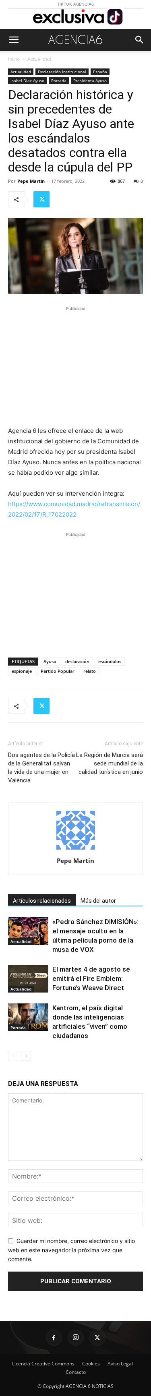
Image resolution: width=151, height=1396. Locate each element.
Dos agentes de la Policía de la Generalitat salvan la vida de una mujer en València (41, 767)
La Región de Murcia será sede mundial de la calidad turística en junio (109, 763)
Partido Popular (57, 671)
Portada (58, 80)
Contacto (76, 1372)
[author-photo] (75, 849)
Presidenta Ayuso (90, 80)
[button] (14, 40)
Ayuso (49, 661)
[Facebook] (54, 1338)
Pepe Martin (31, 181)
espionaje (22, 671)
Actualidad (39, 59)
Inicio (14, 59)
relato (89, 671)
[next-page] (26, 1056)
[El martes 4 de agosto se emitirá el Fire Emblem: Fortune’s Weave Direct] (28, 979)
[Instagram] (76, 1338)
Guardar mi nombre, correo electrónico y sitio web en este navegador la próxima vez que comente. (71, 1249)
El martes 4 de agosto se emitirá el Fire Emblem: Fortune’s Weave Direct (91, 978)
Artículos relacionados (42, 901)
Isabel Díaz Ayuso (27, 80)
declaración (77, 661)
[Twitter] (41, 199)
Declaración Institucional (62, 71)
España (100, 71)
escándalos (109, 661)
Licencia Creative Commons (43, 1363)
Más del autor (98, 901)
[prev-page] (13, 1056)
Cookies (91, 1363)
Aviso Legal (120, 1363)
